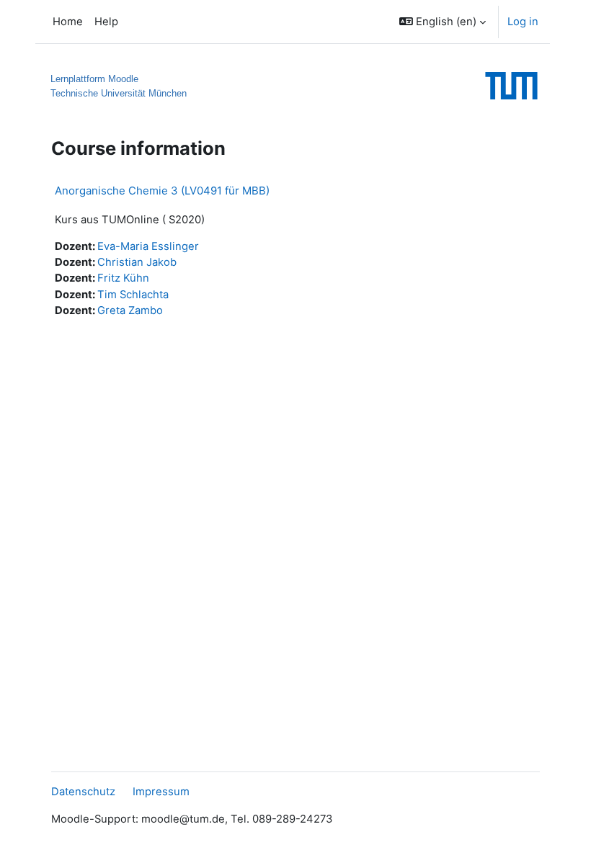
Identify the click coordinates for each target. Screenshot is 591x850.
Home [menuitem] (68, 21)
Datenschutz (83, 791)
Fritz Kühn (123, 278)
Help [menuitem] (106, 21)
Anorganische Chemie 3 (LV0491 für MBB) (162, 190)
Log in (522, 21)
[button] (442, 21)
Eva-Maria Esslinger (148, 246)
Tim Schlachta (133, 294)
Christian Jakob (137, 262)
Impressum (161, 791)
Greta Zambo (130, 310)
